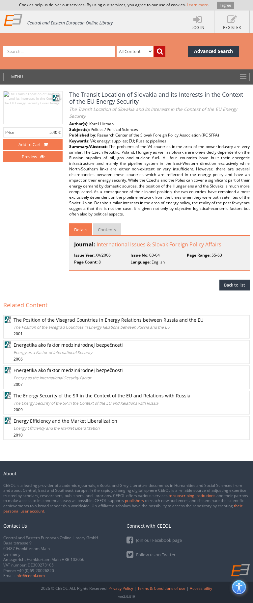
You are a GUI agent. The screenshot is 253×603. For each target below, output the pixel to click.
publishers (134, 500)
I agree (225, 5)
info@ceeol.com (30, 575)
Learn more (197, 5)
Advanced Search (213, 51)
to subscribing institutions (192, 495)
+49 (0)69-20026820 (35, 570)
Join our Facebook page (158, 540)
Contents (107, 230)
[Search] (159, 51)
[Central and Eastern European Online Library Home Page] (58, 20)
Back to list (234, 285)
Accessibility (201, 588)
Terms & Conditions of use (161, 588)
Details (80, 230)
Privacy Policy (120, 588)
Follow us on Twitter (155, 555)
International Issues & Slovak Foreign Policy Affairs (159, 244)
